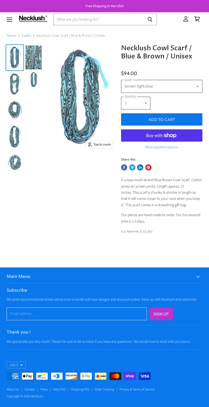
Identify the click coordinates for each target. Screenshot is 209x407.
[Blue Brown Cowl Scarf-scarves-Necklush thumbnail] (14, 57)
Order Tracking (104, 389)
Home (11, 35)
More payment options (161, 147)
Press (44, 389)
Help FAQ (59, 389)
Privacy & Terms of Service (137, 389)
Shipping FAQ (80, 389)
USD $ (13, 365)
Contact (29, 389)
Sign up (161, 313)
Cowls (26, 35)
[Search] (150, 19)
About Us (13, 389)
